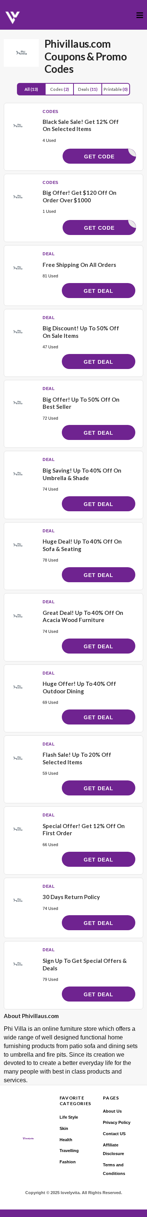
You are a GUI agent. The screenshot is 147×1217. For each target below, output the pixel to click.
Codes (59, 89)
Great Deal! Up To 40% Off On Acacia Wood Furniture (83, 616)
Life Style (69, 1117)
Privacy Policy (116, 1122)
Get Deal (98, 291)
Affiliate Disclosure (113, 1149)
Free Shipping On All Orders (79, 264)
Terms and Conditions (114, 1169)
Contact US (114, 1133)
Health (66, 1139)
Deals (88, 89)
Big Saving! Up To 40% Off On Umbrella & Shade (82, 474)
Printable (116, 89)
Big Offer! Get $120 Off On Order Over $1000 (79, 196)
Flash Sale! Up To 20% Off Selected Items (77, 758)
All (31, 89)
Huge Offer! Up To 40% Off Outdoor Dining (79, 687)
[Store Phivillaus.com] (21, 53)
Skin (64, 1128)
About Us (112, 1111)
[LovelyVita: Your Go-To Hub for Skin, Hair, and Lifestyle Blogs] (13, 18)
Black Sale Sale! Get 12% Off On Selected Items (81, 125)
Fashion (68, 1162)
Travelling (69, 1150)
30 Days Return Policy (71, 896)
